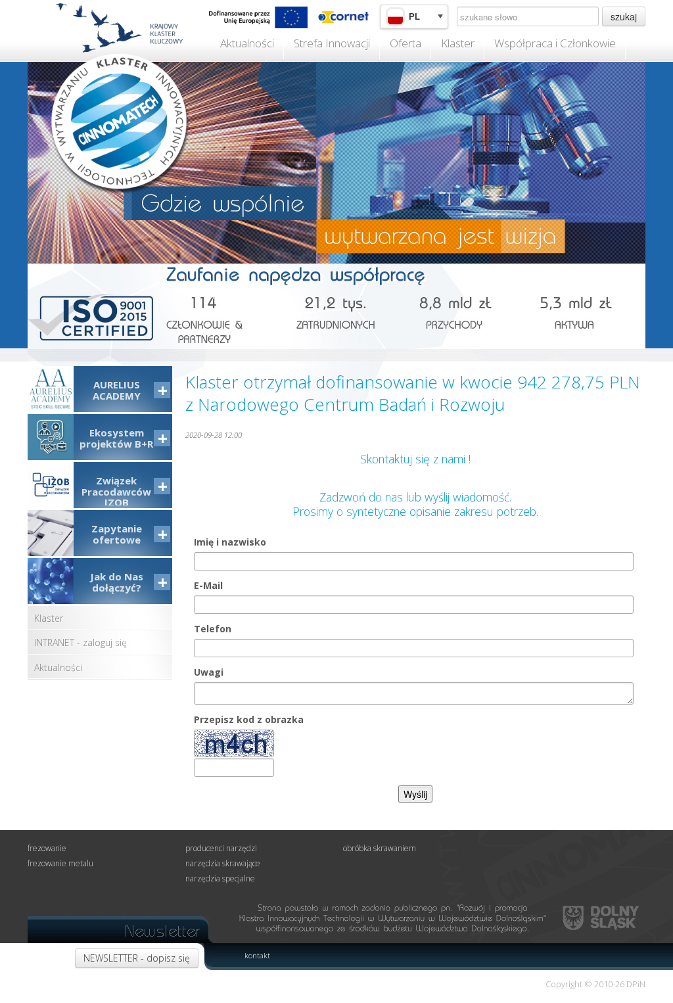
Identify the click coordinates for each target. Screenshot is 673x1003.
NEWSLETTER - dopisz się (136, 958)
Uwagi (208, 672)
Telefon (212, 628)
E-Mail (208, 585)
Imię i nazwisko (230, 542)
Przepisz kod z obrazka (249, 719)
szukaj (624, 16)
